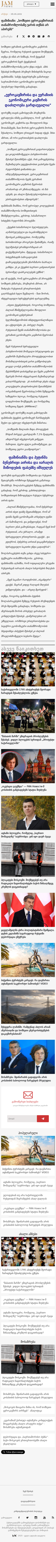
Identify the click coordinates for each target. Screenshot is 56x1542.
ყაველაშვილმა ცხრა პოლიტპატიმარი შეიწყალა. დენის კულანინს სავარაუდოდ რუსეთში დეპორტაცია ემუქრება (28, 933)
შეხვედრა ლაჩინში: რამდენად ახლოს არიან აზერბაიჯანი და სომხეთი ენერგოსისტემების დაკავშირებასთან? (25, 1030)
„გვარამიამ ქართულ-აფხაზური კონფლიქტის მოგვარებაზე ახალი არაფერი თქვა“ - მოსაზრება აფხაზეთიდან (28, 1423)
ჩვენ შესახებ (28, 1491)
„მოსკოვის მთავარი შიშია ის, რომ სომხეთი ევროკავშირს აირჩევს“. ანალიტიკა (27, 1409)
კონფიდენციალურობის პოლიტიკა (28, 1511)
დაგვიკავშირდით (28, 1501)
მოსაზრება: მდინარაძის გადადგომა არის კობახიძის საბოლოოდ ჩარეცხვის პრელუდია (26, 1078)
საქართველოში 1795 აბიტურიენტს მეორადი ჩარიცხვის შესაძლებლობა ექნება (25, 691)
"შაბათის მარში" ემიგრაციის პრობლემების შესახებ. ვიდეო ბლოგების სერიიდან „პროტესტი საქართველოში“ (27, 740)
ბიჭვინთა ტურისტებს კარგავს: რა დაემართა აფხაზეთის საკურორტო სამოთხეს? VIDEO (25, 981)
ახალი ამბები (28, 1233)
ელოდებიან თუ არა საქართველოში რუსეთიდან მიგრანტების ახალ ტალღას (25, 1197)
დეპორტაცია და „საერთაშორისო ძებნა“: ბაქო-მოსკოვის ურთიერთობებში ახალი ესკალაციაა (26, 1440)
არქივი (5, 14)
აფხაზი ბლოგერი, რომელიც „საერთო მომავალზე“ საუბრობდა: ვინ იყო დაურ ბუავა (26, 834)
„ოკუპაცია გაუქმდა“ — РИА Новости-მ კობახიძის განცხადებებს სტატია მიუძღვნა (24, 788)
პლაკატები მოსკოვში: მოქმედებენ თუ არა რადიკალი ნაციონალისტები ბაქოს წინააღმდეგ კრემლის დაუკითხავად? (27, 883)
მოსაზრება (28, 1341)
